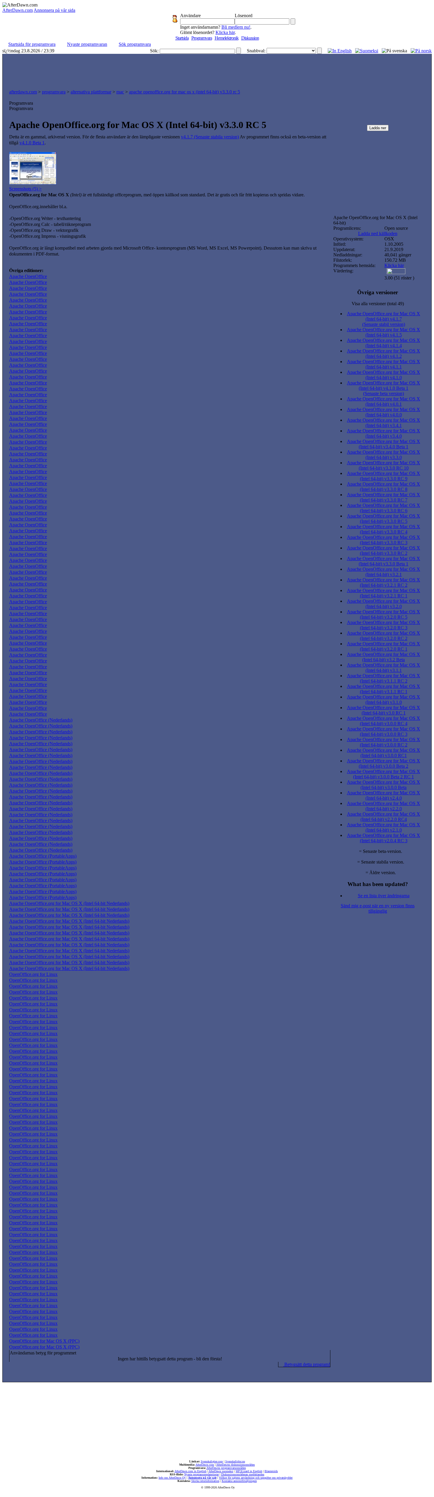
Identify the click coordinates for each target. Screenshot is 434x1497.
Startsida (182, 38)
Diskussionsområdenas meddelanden (242, 1474)
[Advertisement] (217, 70)
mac (120, 91)
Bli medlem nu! (235, 27)
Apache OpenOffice (28, 276)
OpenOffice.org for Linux (33, 974)
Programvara (201, 38)
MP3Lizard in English (249, 1471)
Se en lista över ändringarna (383, 895)
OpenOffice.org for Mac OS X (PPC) (44, 1341)
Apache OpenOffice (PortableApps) (42, 856)
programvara (54, 91)
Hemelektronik (227, 38)
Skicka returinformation (205, 1481)
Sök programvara (135, 44)
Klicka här (225, 32)
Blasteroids (271, 1471)
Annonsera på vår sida (54, 10)
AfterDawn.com (17, 10)
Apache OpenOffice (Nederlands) (40, 719)
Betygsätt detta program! (306, 1364)
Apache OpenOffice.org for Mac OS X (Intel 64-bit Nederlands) (69, 903)
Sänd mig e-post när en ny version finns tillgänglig (378, 908)
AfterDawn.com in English (190, 1471)
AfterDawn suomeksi (220, 1471)
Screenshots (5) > (25, 188)
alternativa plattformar (91, 91)
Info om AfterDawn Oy (172, 1477)
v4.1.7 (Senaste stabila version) (210, 136)
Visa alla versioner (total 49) (378, 303)
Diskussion (250, 38)
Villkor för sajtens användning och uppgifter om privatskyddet (256, 1477)
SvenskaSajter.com (212, 1461)
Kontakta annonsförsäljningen (239, 1481)
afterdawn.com (23, 91)
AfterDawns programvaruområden (226, 1467)
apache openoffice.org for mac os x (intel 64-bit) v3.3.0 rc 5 (184, 91)
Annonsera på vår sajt (202, 1477)
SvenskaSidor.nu (235, 1461)
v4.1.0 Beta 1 (32, 142)
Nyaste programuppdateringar (201, 1474)
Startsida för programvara (32, 44)
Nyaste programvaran (87, 44)
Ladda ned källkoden (377, 233)
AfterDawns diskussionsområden (235, 1464)
